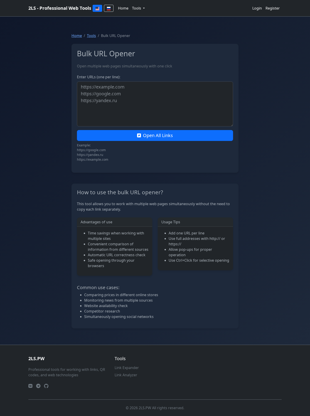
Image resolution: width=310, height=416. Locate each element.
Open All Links (158, 135)
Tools (91, 35)
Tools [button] (137, 8)
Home (123, 8)
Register (273, 8)
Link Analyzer (126, 374)
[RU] (108, 8)
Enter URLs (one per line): (98, 76)
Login (257, 8)
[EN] (97, 8)
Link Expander (127, 367)
